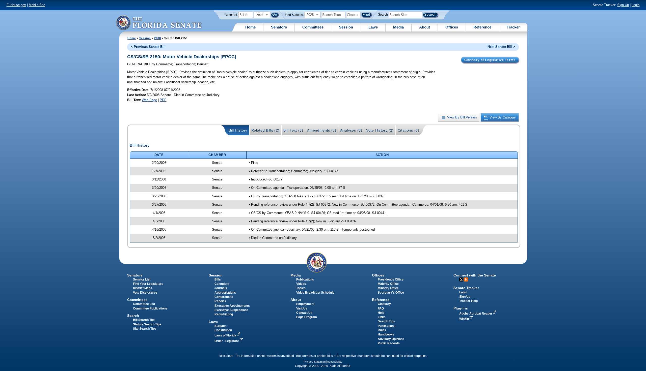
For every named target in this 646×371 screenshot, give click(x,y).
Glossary (384, 303)
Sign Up (623, 5)
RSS (466, 279)
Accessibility (334, 361)
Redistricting (223, 314)
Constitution (223, 330)
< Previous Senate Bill (148, 47)
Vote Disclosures (145, 292)
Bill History (238, 130)
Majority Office (388, 283)
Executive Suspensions (231, 310)
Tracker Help (468, 300)
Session (346, 27)
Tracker (513, 27)
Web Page (149, 100)
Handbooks (386, 334)
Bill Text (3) (293, 130)
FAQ (381, 308)
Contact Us (304, 312)
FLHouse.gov (16, 5)
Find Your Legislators (148, 283)
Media (398, 27)
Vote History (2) (380, 130)
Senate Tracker (466, 288)
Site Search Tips (144, 328)
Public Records (389, 343)
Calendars (221, 283)
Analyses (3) (351, 130)
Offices (451, 27)
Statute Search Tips (147, 324)
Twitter (461, 279)
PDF (163, 100)
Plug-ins (460, 308)
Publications (305, 279)
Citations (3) (408, 130)
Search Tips (386, 321)
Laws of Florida (225, 335)
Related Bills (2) (265, 130)
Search (383, 14)
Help (381, 312)
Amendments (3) (321, 130)
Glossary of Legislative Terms (490, 59)
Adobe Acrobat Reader (476, 313)
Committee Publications (150, 308)
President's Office (390, 279)
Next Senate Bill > (501, 47)
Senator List (141, 279)
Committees (313, 27)
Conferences (223, 296)
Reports (220, 301)
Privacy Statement (315, 361)
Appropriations (225, 292)
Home (250, 27)
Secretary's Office (391, 292)
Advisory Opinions (391, 339)
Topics (301, 288)
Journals (220, 288)
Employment (305, 303)
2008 (157, 38)
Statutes (220, 325)
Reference (482, 27)
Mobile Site (37, 5)
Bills (217, 279)
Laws (373, 27)
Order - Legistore (227, 341)
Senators (279, 27)
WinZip (464, 318)
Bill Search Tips (144, 319)
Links (382, 317)
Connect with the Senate (474, 275)
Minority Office (388, 288)
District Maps (142, 288)
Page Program (306, 317)
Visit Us (301, 308)
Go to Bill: (231, 14)
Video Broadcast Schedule (315, 292)
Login (635, 5)
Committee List (144, 303)
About (424, 27)
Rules (382, 330)
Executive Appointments (232, 305)
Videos (301, 283)
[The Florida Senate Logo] (159, 22)
